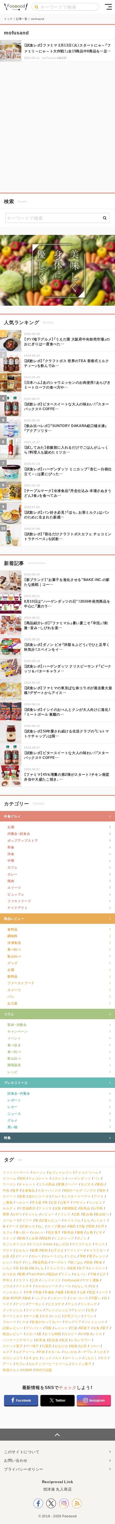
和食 (10, 847)
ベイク (8, 1304)
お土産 (12, 1003)
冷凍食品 (14, 942)
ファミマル (34, 1310)
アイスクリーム (86, 1172)
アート (8, 1364)
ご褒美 (8, 1202)
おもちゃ (22, 1250)
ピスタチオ (56, 1304)
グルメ (12, 1120)
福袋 (74, 1346)
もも (40, 1268)
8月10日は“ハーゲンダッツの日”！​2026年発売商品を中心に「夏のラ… (67, 603)
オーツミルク (13, 1316)
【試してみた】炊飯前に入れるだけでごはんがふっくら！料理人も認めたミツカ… (66, 450)
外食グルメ (12, 816)
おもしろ (80, 1286)
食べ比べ (14, 949)
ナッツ (21, 1304)
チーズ (14, 1226)
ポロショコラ (13, 1358)
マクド (8, 1250)
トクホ (24, 1322)
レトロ (97, 1334)
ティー (23, 1256)
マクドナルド (82, 1244)
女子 (82, 1268)
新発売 (72, 1292)
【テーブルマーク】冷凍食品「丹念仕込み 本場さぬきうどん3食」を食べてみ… (68, 493)
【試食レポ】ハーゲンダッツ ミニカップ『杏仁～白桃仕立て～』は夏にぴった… (68, 471)
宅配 (48, 1328)
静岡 (22, 1238)
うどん (72, 1256)
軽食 (98, 1262)
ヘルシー (22, 1202)
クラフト (22, 1280)
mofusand (72, 1280)
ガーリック (73, 1358)
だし (28, 1262)
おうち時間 (52, 1334)
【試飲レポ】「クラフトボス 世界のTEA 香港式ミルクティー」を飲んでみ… (66, 363)
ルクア (8, 1352)
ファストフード (19, 900)
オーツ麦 (32, 1316)
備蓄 (60, 1292)
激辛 (15, 1190)
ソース (66, 1286)
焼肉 (10, 880)
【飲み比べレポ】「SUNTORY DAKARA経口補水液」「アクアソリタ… (65, 428)
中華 (10, 860)
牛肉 (6, 1190)
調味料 (12, 935)
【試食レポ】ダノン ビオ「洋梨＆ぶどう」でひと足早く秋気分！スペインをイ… (67, 647)
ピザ (98, 1232)
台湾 (100, 1226)
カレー (12, 874)
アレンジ (78, 1310)
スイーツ (14, 887)
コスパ (95, 1346)
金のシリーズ (38, 1196)
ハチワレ (86, 1352)
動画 (27, 1298)
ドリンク (64, 1214)
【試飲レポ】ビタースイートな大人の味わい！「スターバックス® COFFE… (66, 406)
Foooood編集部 (56, 58)
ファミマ (45, 1208)
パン (10, 996)
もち (86, 1220)
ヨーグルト (59, 1262)
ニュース (14, 1113)
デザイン (79, 1202)
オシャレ (31, 1214)
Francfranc (36, 1274)
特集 (7, 1137)
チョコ (72, 1304)
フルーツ (9, 1322)
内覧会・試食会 (18, 833)
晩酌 (22, 1274)
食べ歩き (14, 1044)
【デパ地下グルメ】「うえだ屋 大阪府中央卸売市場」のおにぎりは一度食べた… (67, 341)
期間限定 (70, 1208)
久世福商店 (27, 1208)
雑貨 (72, 1268)
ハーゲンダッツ (79, 1178)
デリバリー (34, 1328)
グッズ (12, 962)
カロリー (70, 1334)
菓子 (105, 1328)
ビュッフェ (15, 894)
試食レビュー (51, 1220)
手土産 (37, 1202)
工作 (35, 1280)
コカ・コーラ (78, 1298)
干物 (93, 1274)
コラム (9, 1013)
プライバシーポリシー (23, 1469)
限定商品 (41, 1262)
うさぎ (101, 1352)
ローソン (39, 1172)
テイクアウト (17, 907)
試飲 (76, 1214)
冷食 (96, 1328)
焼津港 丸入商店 (57, 1489)
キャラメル (72, 1220)
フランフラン (56, 1268)
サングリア (73, 1322)
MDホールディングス (80, 1190)
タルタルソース (47, 1286)
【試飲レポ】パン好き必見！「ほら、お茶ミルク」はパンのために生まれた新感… (67, 514)
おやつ (17, 1214)
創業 (35, 1250)
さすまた (32, 1358)
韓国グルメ (11, 1370)
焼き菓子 (54, 1232)
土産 (82, 1292)
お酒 (10, 826)
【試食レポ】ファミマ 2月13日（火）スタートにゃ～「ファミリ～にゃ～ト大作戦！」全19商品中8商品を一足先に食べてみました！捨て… (67, 48)
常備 (38, 1292)
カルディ (9, 1208)
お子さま (57, 1250)
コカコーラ (58, 1298)
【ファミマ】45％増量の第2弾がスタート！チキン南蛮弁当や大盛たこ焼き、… (66, 777)
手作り (8, 1280)
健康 (80, 1232)
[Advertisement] (57, 127)
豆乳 (90, 1310)
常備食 (49, 1292)
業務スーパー (68, 1184)
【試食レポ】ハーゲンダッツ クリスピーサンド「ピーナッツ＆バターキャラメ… (68, 668)
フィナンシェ (13, 1310)
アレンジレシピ (57, 1310)
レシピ (12, 1071)
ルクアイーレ (26, 1352)
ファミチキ (24, 1286)
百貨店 (47, 1346)
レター (12, 1106)
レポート (14, 1100)
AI (81, 1334)
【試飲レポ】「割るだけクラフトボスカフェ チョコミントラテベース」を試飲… (68, 536)
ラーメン (9, 1184)
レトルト (99, 1220)
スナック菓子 (13, 1346)
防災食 (53, 1340)
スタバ (31, 1334)
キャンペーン (17, 1031)
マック (100, 1244)
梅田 (72, 1226)
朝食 (89, 1262)
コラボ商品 (46, 1184)
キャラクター (96, 1250)
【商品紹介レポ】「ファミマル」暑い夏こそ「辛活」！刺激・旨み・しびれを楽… (66, 625)
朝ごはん (76, 1262)
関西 (91, 1226)
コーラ (103, 1292)
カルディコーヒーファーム (48, 1364)
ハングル (40, 1298)
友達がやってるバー (47, 1322)
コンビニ (95, 1202)
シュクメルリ (52, 1358)
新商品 (85, 1208)
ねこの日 (62, 1244)
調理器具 (14, 1064)
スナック (9, 1238)
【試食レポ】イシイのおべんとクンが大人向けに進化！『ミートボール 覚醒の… (67, 712)
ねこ (41, 1226)
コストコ (57, 1178)
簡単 (6, 1214)
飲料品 (12, 976)
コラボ (8, 1286)
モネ (103, 1358)
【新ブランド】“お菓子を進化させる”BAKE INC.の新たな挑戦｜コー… (67, 582)
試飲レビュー (13, 1328)
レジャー (61, 1328)
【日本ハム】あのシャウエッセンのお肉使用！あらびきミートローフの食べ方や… (67, 385)
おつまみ (9, 1274)
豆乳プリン (72, 1316)
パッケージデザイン (18, 1340)
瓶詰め (53, 1274)
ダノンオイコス (14, 1244)
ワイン (66, 1274)
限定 (92, 1292)
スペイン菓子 (81, 1364)
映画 (44, 1250)
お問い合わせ (16, 1460)
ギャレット (27, 1184)
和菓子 (85, 1328)
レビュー (47, 1214)
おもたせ (61, 1346)
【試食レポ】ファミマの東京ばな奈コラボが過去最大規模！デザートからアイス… (68, 690)
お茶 (6, 1256)
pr (64, 1226)
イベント (14, 1038)
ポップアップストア (22, 840)
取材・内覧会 (17, 1024)
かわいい (38, 1232)
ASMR (27, 1370)
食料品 (12, 929)
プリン (88, 1316)
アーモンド (36, 1304)
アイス (99, 1196)
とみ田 (33, 1238)
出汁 (19, 1262)
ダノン (82, 1238)
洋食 (10, 853)
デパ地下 (32, 1346)
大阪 (82, 1226)
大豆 (45, 1316)
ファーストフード (20, 982)
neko (49, 1244)
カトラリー (96, 1268)
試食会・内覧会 (18, 1093)
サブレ (21, 1364)
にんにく (91, 1358)
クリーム (9, 1178)
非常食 (41, 1340)
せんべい (80, 1274)
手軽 (82, 1256)
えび (102, 1274)
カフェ (12, 867)
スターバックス (49, 1190)
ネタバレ (54, 1352)
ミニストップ (64, 1238)
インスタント (13, 1292)
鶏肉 (22, 1178)
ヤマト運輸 (90, 1280)
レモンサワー (81, 1340)
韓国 (6, 1298)
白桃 (24, 1268)
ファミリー (75, 1250)
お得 (83, 1346)
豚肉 (100, 1184)
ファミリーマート (16, 1172)
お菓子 (65, 1202)
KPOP (16, 1298)
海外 (102, 1190)
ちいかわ (70, 1352)
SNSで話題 (43, 1370)
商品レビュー (14, 918)
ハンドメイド (51, 1280)
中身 (41, 1352)
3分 (92, 1286)
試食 (58, 1208)
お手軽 (98, 1208)
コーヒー (9, 1220)
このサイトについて (21, 1451)
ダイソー (25, 1220)
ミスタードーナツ (77, 1196)
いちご (8, 1268)
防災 (64, 1340)
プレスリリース (16, 1082)
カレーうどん (54, 1256)
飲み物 (88, 1214)
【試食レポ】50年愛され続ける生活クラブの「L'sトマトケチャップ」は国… (66, 733)
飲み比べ (14, 956)
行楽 (74, 1328)
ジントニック (94, 1322)
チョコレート (38, 1178)
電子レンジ (97, 1256)
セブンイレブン (60, 1172)
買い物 (12, 1126)
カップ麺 (53, 1226)
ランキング (88, 1304)
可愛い (96, 1298)
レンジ (8, 1262)
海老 (22, 1196)
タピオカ (87, 1184)
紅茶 (54, 1202)
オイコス (35, 1244)
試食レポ (28, 1226)
